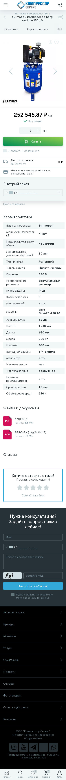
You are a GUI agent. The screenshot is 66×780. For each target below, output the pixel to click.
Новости (9, 671)
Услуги (7, 648)
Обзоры (8, 683)
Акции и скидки (13, 612)
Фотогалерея (12, 695)
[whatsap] (53, 747)
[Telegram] (33, 747)
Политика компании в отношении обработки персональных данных (33, 756)
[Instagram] (13, 747)
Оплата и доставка (15, 707)
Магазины (9, 636)
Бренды (8, 624)
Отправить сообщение (33, 586)
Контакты (9, 719)
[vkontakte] (43, 747)
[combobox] (10, 192)
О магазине (11, 660)
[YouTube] (23, 747)
